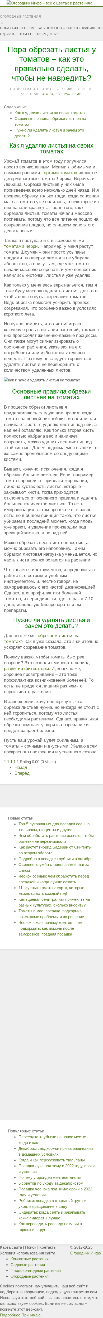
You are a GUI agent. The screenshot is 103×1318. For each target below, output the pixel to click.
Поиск (30, 1247)
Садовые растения (28, 1264)
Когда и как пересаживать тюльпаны (51, 1160)
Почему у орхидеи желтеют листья (50, 1177)
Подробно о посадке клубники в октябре (55, 858)
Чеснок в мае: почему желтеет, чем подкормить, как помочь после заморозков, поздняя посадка (50, 928)
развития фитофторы (26, 668)
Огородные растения (62, 93)
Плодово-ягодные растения (36, 1270)
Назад (21, 767)
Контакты (48, 1247)
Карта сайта (11, 1247)
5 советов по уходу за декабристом (50, 1183)
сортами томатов (59, 172)
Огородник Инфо (85, 1253)
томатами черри (21, 246)
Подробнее (10, 1315)
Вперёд (22, 773)
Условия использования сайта (27, 1253)
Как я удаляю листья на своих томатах (50, 112)
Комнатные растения (30, 1259)
